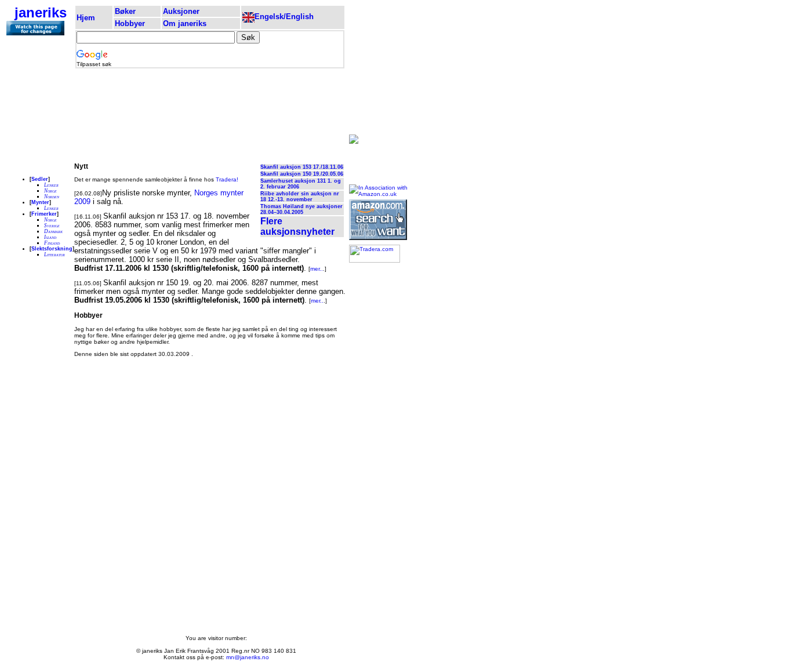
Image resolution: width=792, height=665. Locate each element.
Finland (52, 243)
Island (50, 237)
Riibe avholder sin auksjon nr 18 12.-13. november (299, 196)
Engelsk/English (284, 16)
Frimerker (44, 214)
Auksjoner (181, 11)
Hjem (86, 17)
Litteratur (54, 254)
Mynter (40, 202)
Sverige (52, 225)
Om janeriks (184, 23)
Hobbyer (130, 23)
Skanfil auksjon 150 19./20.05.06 (301, 174)
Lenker (51, 185)
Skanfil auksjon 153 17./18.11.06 (301, 167)
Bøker (125, 11)
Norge (50, 191)
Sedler (39, 179)
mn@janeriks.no (247, 657)
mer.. (316, 269)
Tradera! (227, 179)
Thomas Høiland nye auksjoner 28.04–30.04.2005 (301, 209)
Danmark (53, 231)
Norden (51, 196)
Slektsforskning (51, 249)
